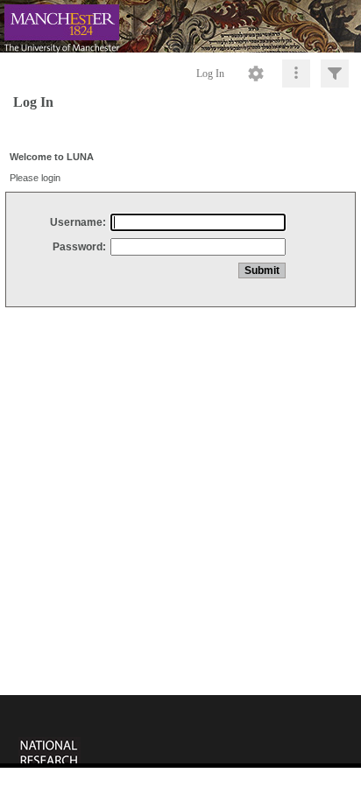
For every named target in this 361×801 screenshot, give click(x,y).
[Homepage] (180, 26)
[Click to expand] (335, 74)
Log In (210, 73)
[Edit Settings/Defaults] (256, 74)
